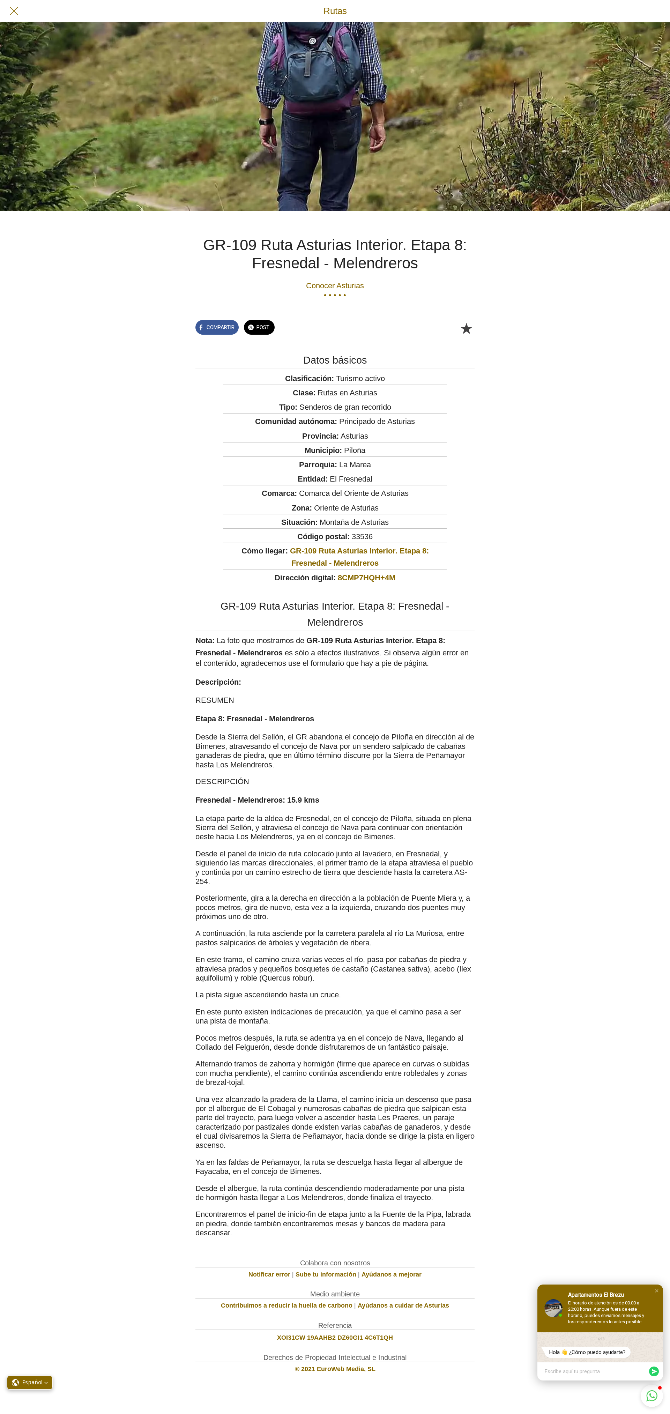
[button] (656, 1290)
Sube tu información (326, 1274)
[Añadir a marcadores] (466, 328)
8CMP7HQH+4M (366, 577)
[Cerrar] (14, 11)
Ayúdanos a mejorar (392, 1274)
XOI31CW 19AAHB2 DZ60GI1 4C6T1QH (335, 1337)
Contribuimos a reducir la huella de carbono (286, 1305)
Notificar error (269, 1274)
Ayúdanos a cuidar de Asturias (403, 1305)
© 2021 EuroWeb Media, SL (335, 1368)
